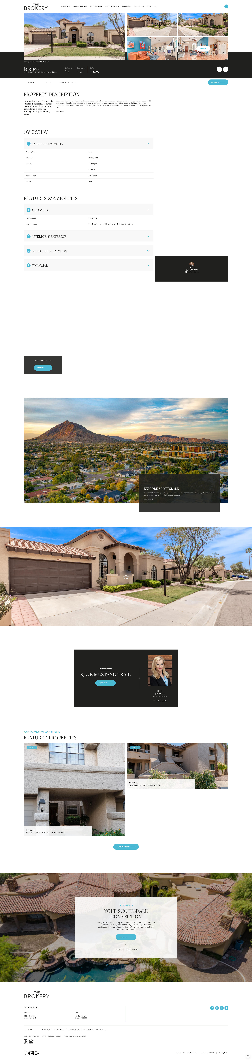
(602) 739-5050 (152, 6)
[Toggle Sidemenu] (226, 6)
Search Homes (96, 6)
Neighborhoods (80, 6)
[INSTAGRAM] (217, 1008)
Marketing (126, 6)
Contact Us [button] (100, 1030)
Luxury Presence (191, 1053)
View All (203, 49)
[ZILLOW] (226, 1008)
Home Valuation (112, 6)
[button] (218, 82)
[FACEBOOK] (212, 1008)
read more (147, 499)
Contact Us (139, 6)
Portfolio (65, 6)
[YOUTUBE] (222, 1008)
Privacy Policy (223, 1053)
